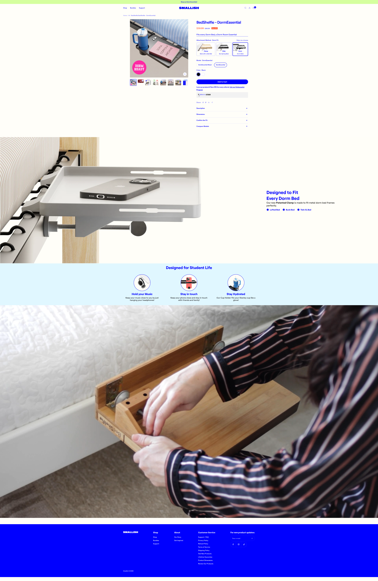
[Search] (245, 8)
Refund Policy (203, 544)
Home (125, 15)
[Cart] (254, 8)
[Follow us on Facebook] (233, 544)
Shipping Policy (203, 550)
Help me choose (242, 40)
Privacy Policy (203, 540)
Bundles (133, 8)
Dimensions (200, 114)
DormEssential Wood (204, 65)
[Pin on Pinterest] (205, 102)
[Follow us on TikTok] (244, 544)
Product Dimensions (205, 560)
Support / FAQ (203, 537)
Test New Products (204, 554)
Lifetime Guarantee (205, 557)
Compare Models (202, 126)
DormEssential (220, 65)
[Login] (249, 8)
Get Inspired (178, 540)
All (129, 15)
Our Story (177, 537)
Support (142, 8)
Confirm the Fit (201, 120)
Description (200, 108)
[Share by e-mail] (212, 102)
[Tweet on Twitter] (209, 102)
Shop (125, 8)
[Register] (252, 538)
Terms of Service (204, 547)
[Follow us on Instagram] (238, 544)
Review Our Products (205, 564)
